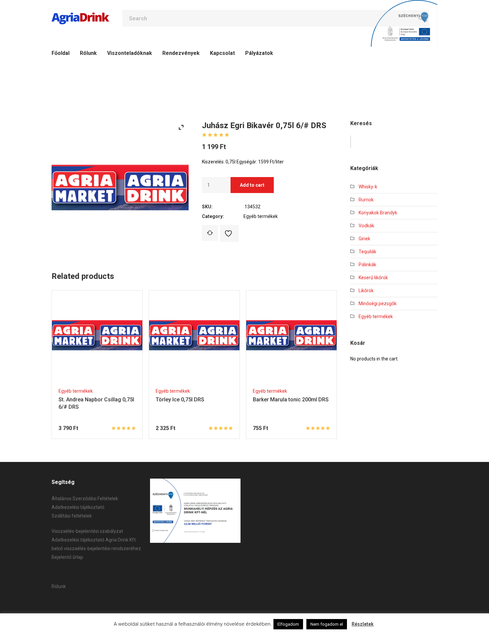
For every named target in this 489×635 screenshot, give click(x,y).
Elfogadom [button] (288, 624)
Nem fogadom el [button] (326, 624)
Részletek (363, 624)
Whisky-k (368, 186)
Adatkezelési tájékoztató (78, 507)
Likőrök (366, 290)
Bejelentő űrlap (67, 557)
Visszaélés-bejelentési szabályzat (87, 531)
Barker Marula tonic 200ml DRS (291, 399)
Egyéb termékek (261, 216)
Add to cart (252, 185)
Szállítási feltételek (72, 516)
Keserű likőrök (373, 277)
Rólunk (59, 586)
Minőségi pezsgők (378, 303)
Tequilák (367, 251)
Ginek (364, 238)
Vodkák (366, 225)
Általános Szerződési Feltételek (85, 498)
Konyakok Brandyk (378, 212)
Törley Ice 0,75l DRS (180, 399)
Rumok (366, 199)
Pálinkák (367, 264)
